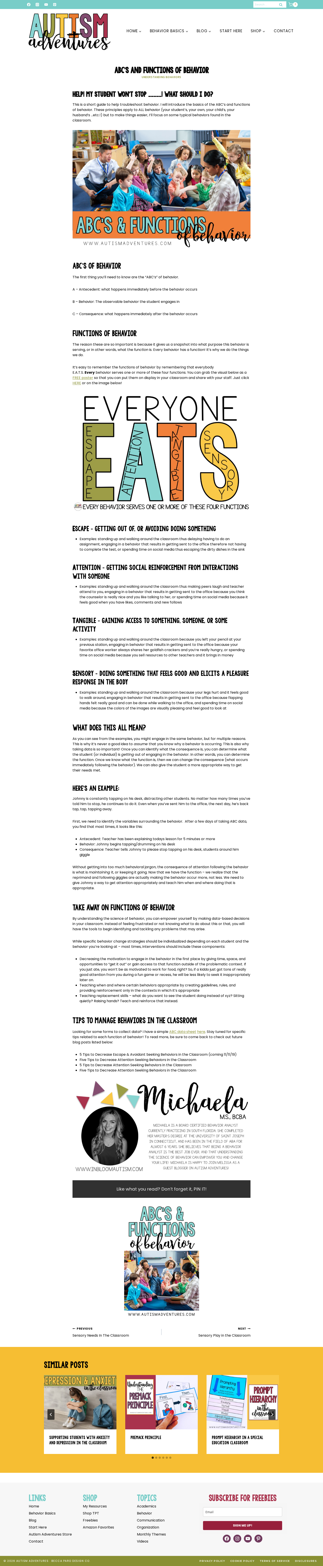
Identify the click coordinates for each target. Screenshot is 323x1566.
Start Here (231, 31)
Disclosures (306, 1560)
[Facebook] (28, 4)
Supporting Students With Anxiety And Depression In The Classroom (79, 1440)
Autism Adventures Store (50, 1534)
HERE (77, 383)
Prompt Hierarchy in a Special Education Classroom (237, 1440)
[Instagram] (37, 4)
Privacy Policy (212, 1560)
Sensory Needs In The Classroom (101, 1332)
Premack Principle (146, 1437)
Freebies (90, 1520)
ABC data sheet (182, 1031)
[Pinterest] (54, 4)
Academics (146, 1506)
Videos (142, 1541)
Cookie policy (242, 1560)
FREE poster (83, 377)
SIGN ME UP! (242, 1525)
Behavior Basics (42, 1513)
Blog (32, 1520)
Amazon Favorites (98, 1527)
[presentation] (80, 1402)
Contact (284, 31)
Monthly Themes (151, 1534)
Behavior (144, 1513)
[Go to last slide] (50, 1414)
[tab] (153, 1458)
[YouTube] (46, 4)
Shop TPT (91, 1513)
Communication (151, 1520)
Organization (148, 1527)
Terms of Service (275, 1560)
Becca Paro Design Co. (71, 1561)
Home (34, 1506)
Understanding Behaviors (161, 77)
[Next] (272, 1414)
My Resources (95, 1506)
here (201, 1031)
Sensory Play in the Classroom (224, 1332)
